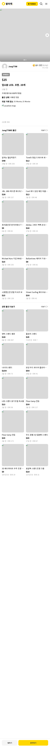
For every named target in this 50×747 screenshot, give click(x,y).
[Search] (41, 4)
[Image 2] (25, 59)
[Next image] (47, 35)
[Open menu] (46, 4)
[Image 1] (24, 59)
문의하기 (33, 743)
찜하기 (9, 743)
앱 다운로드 (32, 4)
